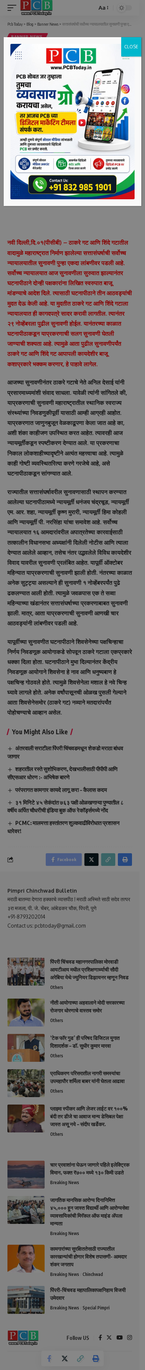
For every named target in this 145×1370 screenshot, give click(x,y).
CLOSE (131, 46)
